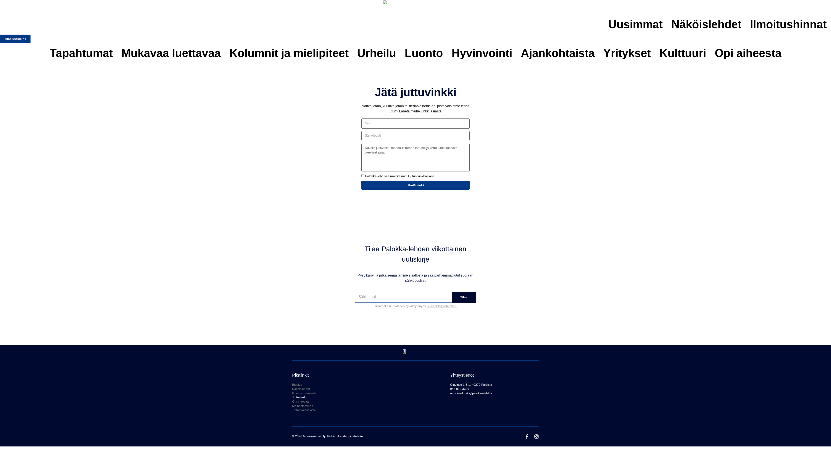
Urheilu (376, 53)
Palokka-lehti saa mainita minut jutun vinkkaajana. (400, 176)
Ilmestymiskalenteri (305, 393)
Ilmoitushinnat (788, 24)
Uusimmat (635, 24)
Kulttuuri (682, 53)
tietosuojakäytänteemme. (442, 306)
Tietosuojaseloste (304, 410)
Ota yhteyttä (300, 401)
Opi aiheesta (748, 53)
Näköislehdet (706, 24)
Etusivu (297, 384)
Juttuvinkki (299, 397)
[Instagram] (536, 436)
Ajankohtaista (558, 53)
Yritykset (627, 53)
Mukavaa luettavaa (171, 53)
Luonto (424, 53)
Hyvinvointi (482, 53)
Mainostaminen (302, 406)
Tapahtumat (81, 53)
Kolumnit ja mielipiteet (289, 53)
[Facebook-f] (527, 436)
